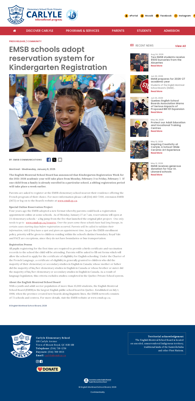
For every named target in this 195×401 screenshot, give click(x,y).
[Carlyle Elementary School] (66, 14)
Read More (156, 66)
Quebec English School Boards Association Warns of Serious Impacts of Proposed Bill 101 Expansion (167, 105)
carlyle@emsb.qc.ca (55, 355)
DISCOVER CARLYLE (39, 31)
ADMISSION (171, 31)
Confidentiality (97, 392)
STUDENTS (144, 31)
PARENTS (118, 31)
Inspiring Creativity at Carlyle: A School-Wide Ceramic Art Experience (165, 147)
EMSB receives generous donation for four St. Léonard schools (166, 168)
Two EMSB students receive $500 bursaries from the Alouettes (168, 59)
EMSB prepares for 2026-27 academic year (168, 80)
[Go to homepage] (14, 31)
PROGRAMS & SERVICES (82, 31)
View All (180, 46)
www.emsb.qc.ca (67, 200)
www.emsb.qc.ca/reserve (41, 222)
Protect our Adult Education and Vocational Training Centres (168, 125)
